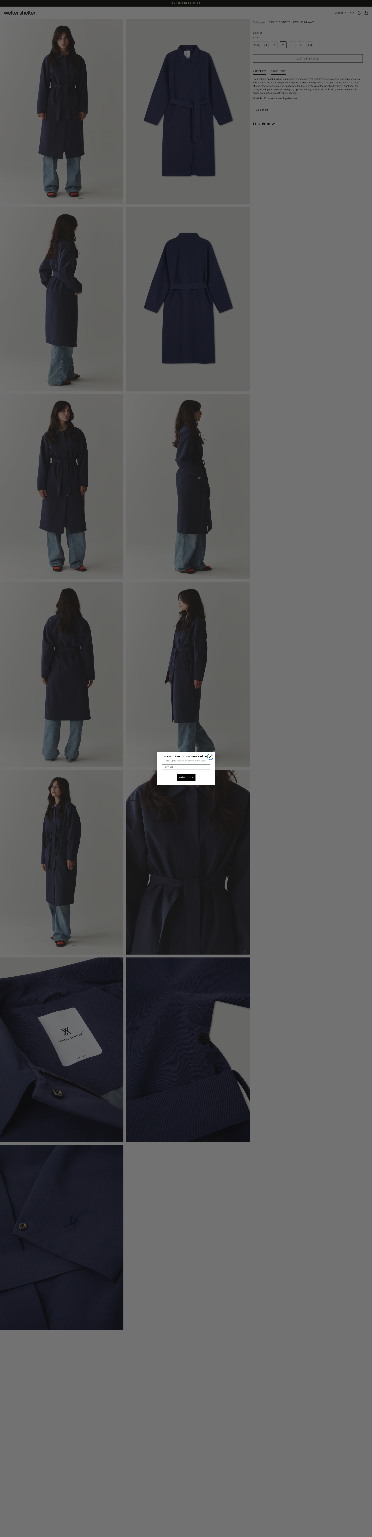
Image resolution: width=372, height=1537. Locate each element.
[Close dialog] (210, 757)
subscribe (186, 777)
